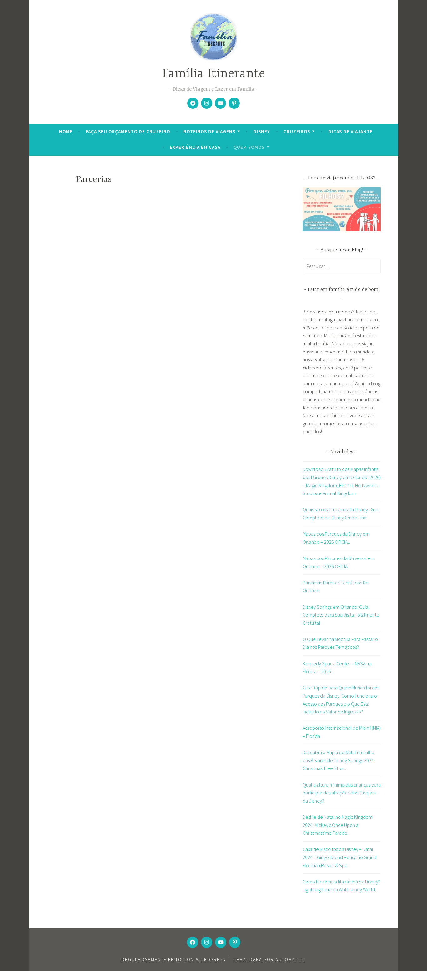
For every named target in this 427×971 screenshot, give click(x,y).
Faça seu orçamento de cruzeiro (128, 131)
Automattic (290, 960)
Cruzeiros (297, 131)
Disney (261, 131)
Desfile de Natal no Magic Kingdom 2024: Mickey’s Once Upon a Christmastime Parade (338, 825)
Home (66, 131)
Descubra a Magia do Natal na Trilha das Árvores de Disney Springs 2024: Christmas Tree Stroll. (339, 760)
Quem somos (249, 147)
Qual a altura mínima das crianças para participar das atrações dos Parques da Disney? (342, 793)
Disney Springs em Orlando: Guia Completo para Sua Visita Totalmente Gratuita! (341, 615)
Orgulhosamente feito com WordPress (173, 960)
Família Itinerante (213, 74)
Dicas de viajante (350, 131)
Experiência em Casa (195, 147)
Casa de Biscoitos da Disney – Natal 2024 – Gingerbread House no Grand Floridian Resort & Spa (339, 857)
